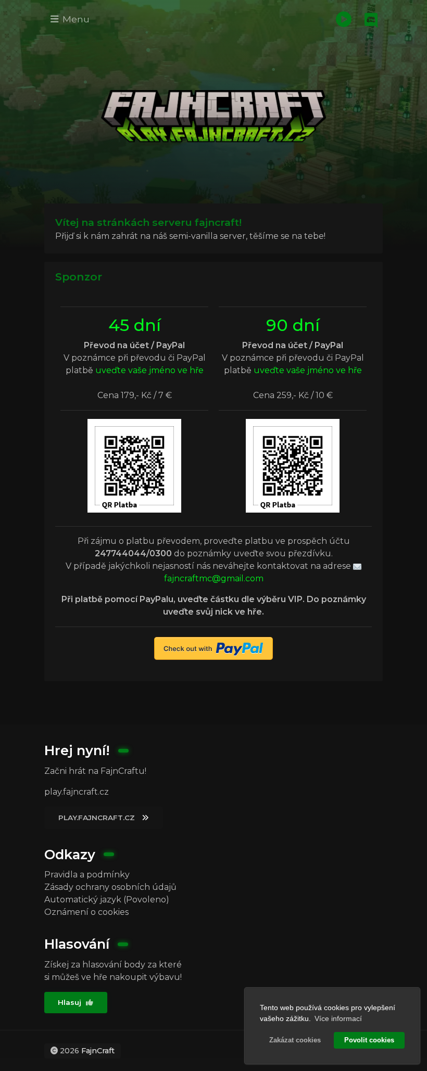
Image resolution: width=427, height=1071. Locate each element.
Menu (75, 19)
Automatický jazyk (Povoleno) (106, 899)
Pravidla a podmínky (87, 874)
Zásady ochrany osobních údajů (110, 887)
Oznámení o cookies (86, 912)
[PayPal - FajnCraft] (214, 648)
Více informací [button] (338, 1018)
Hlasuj (70, 1002)
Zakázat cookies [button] (295, 1040)
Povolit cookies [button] (369, 1040)
